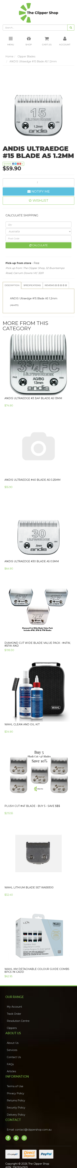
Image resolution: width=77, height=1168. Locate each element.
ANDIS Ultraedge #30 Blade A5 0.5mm (31, 572)
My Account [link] (15, 1017)
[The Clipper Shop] (38, 13)
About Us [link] (14, 1053)
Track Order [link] (15, 1024)
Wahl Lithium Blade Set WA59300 (29, 898)
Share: (8, 166)
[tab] (15, 288)
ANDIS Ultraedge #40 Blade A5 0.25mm (32, 490)
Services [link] (13, 1060)
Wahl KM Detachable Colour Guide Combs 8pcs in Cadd (36, 981)
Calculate (40, 248)
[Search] (70, 30)
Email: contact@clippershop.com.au (30, 1140)
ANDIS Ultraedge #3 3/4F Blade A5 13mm (33, 409)
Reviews (12, 295)
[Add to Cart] (69, 400)
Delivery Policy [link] (17, 1125)
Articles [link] (12, 1082)
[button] (38, 203)
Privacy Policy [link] (16, 1104)
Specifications (41, 288)
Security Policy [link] (17, 1118)
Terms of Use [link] (16, 1097)
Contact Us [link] (15, 1067)
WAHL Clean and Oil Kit (22, 735)
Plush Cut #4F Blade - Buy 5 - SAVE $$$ (32, 816)
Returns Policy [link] (17, 1111)
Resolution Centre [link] (19, 1031)
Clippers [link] (13, 1038)
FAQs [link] (11, 1075)
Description (15, 288)
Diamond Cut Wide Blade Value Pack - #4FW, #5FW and (37, 655)
